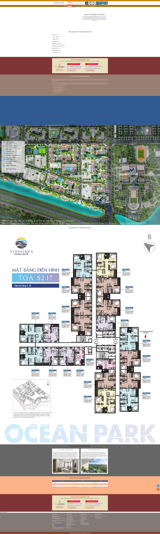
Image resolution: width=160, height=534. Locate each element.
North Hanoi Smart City (84, 519)
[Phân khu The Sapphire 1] (80, 102)
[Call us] (106, 0)
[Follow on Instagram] (103, 0)
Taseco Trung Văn (83, 516)
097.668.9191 (88, 533)
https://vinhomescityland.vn (59, 524)
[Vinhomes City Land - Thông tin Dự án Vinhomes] (58, 3)
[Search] (107, 6)
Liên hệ (64, 0)
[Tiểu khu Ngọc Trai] (96, 102)
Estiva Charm (82, 520)
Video (56, 0)
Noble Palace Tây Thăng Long (70, 524)
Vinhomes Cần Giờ (97, 516)
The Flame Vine (68, 525)
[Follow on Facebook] (102, 0)
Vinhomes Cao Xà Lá (69, 521)
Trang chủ (53, 0)
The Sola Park (68, 526)
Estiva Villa (82, 521)
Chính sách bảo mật (60, 0)
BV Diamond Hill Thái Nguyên (85, 524)
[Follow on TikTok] (104, 0)
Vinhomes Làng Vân (69, 516)
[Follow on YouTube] (107, 0)
